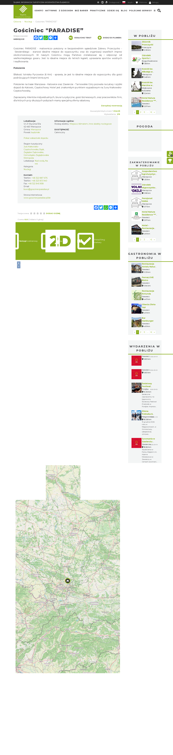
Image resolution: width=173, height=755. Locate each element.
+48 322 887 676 (39, 178)
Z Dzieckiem (66, 10)
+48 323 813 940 (39, 181)
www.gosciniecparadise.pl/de (37, 198)
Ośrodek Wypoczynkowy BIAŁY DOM (150, 188)
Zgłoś (116, 111)
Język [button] (130, 2)
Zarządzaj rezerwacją (111, 106)
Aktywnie (51, 10)
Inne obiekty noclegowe (100, 124)
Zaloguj (155, 2)
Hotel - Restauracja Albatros (148, 228)
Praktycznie (97, 10)
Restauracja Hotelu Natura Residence (149, 267)
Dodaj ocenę (53, 213)
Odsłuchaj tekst (82, 38)
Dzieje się (113, 10)
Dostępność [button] (114, 2)
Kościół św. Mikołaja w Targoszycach (149, 72)
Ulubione (143, 2)
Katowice (145, 141)
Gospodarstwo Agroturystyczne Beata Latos (150, 174)
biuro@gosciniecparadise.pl (36, 189)
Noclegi (27, 169)
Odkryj (38, 10)
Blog (124, 10)
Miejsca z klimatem (79, 124)
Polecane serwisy (140, 10)
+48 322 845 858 (36, 183)
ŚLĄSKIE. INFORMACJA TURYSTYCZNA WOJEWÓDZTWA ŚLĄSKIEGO (41, 2)
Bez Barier (81, 10)
